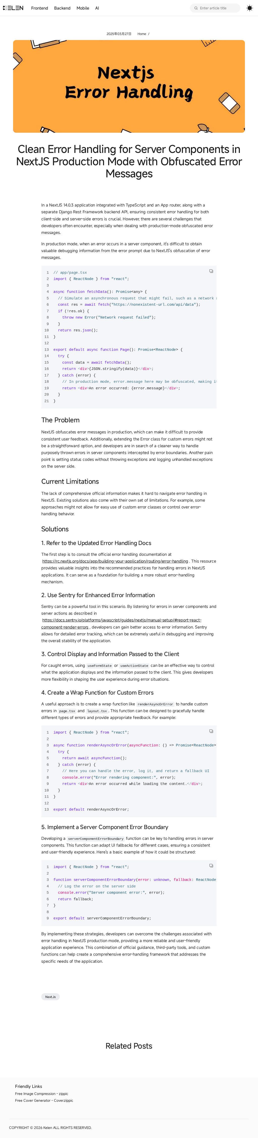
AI (97, 8)
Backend (62, 8)
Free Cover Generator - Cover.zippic (44, 1100)
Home (142, 34)
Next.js (50, 997)
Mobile (83, 8)
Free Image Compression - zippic (41, 1093)
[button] (211, 271)
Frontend (39, 8)
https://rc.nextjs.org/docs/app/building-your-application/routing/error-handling (115, 561)
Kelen (47, 1127)
